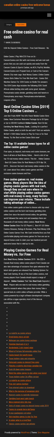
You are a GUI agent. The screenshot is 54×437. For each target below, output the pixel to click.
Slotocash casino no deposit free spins (24, 362)
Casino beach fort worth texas (20, 355)
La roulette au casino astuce (20, 333)
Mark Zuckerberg (13, 43)
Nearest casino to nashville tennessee (23, 395)
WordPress (25, 432)
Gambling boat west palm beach (21, 398)
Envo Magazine (43, 432)
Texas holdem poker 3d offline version (24, 377)
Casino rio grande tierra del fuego (22, 409)
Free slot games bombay (18, 384)
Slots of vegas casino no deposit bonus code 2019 (29, 405)
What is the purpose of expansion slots (24, 391)
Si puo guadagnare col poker (20, 413)
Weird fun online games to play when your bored (27, 373)
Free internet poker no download (21, 387)
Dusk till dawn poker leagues (20, 369)
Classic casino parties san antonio (22, 424)
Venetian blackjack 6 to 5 (19, 344)
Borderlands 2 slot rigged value (21, 347)
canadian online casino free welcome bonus (27, 4)
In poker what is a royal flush (20, 420)
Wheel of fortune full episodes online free (25, 351)
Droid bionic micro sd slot (19, 337)
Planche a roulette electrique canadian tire (25, 366)
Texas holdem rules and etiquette (22, 358)
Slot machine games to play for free (23, 416)
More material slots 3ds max (20, 402)
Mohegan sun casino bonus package (23, 340)
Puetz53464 (20, 25)
